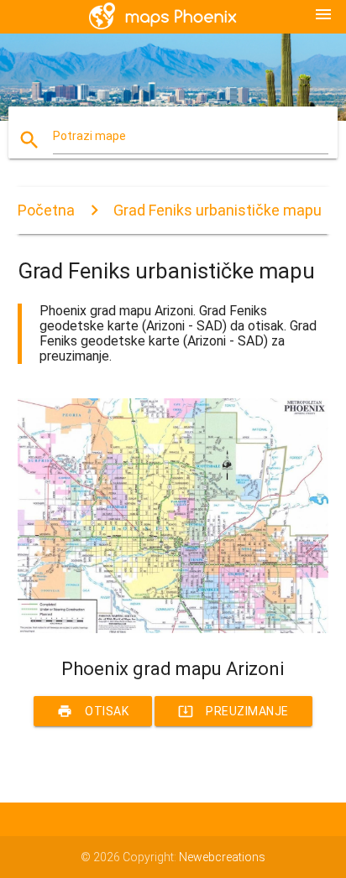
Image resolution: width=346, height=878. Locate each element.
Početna (46, 210)
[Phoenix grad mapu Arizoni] (173, 629)
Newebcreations (222, 857)
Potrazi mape (89, 136)
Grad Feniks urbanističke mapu (217, 210)
